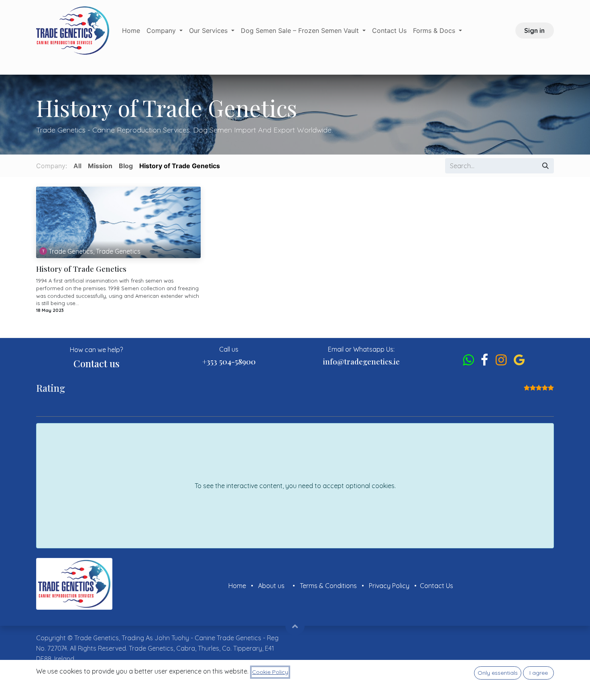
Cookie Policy (270, 672)
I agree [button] (538, 672)
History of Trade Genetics (81, 269)
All (77, 166)
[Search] (545, 165)
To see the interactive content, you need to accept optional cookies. (295, 486)
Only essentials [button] (498, 672)
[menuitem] (131, 30)
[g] (519, 360)
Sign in (534, 30)
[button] (295, 625)
